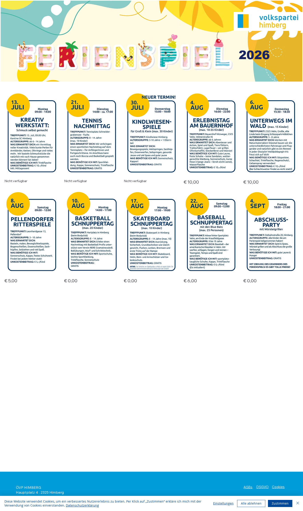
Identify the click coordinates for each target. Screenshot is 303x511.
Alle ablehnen (251, 503)
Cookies (278, 487)
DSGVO (262, 487)
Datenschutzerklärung (82, 505)
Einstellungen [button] (223, 503)
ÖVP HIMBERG (28, 487)
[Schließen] (297, 503)
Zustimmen (280, 503)
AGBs (248, 487)
